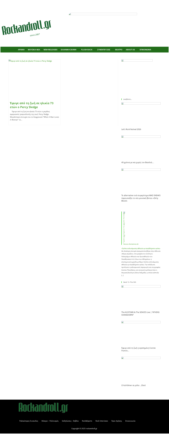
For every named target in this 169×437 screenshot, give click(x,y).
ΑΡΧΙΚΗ (21, 50)
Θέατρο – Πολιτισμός (50, 421)
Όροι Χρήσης (116, 421)
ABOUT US (130, 50)
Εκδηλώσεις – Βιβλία (70, 421)
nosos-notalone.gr (131, 244)
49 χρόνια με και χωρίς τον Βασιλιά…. (137, 162)
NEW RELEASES (50, 50)
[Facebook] (81, 4)
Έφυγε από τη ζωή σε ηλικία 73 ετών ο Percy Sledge (31, 105)
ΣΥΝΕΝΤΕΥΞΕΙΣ (103, 50)
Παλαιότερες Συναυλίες (28, 421)
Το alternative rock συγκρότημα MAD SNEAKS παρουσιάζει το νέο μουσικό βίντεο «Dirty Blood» (140, 198)
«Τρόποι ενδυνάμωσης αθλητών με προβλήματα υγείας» (140, 248)
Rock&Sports (87, 421)
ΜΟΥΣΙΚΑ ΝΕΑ (34, 50)
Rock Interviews (102, 421)
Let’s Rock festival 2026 (131, 129)
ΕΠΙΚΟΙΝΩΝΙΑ (145, 50)
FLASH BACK (86, 50)
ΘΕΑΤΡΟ (118, 50)
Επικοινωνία (130, 421)
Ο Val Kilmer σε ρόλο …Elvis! (133, 385)
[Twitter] (88, 4)
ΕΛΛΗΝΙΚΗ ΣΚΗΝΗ (68, 50)
